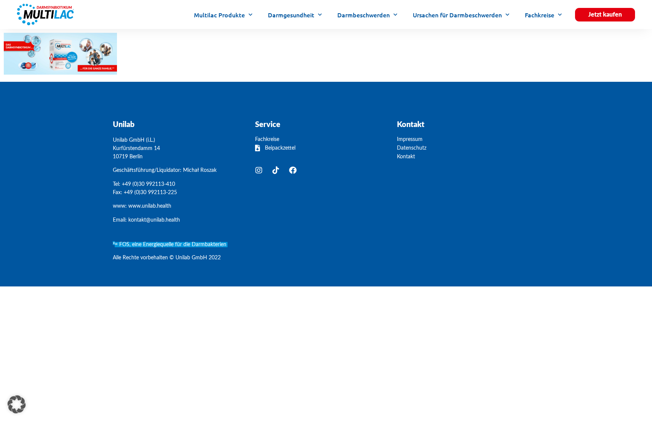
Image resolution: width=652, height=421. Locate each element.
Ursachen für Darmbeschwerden (457, 15)
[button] (16, 404)
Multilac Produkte (219, 15)
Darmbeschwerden (363, 15)
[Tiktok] (275, 170)
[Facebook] (292, 170)
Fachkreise (539, 15)
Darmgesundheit (291, 15)
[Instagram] (258, 170)
